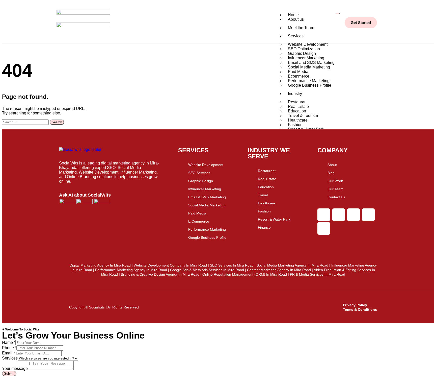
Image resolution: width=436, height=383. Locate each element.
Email (8, 353)
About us (296, 19)
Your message (15, 368)
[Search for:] (26, 122)
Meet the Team (301, 28)
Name (8, 342)
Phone (9, 348)
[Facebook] (338, 214)
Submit (9, 373)
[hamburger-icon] (338, 13)
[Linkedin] (323, 228)
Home (293, 15)
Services (296, 36)
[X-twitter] (353, 214)
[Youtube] (368, 214)
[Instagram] (323, 214)
